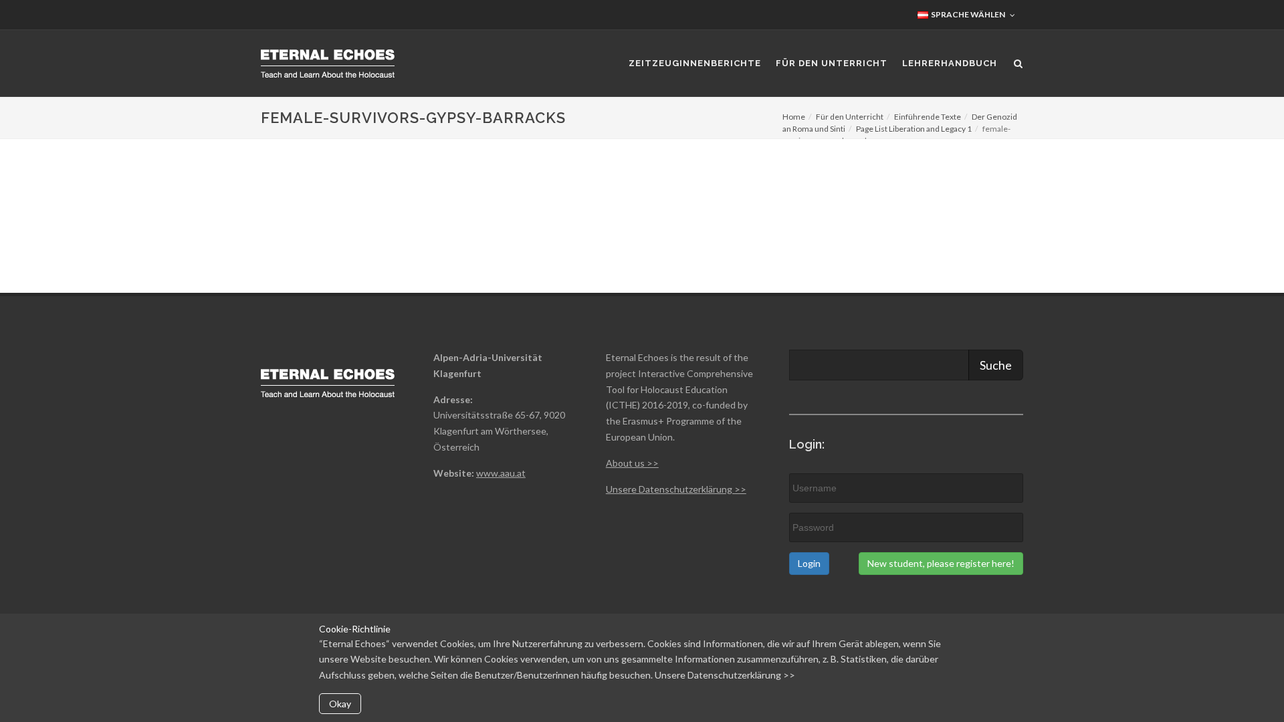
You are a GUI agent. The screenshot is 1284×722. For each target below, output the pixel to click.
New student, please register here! (940, 563)
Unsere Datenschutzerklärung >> (725, 675)
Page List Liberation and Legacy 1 (914, 129)
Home (793, 117)
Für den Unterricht (849, 117)
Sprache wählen (967, 14)
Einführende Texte (927, 117)
